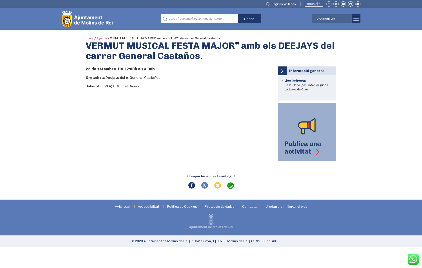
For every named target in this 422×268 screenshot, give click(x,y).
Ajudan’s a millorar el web (286, 206)
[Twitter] (336, 4)
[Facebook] (328, 4)
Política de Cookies (182, 206)
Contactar (250, 206)
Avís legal (122, 206)
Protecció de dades (220, 206)
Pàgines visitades (284, 4)
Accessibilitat (148, 206)
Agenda (101, 38)
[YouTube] (343, 4)
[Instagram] (350, 4)
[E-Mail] (357, 4)
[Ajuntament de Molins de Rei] (103, 19)
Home (89, 38)
